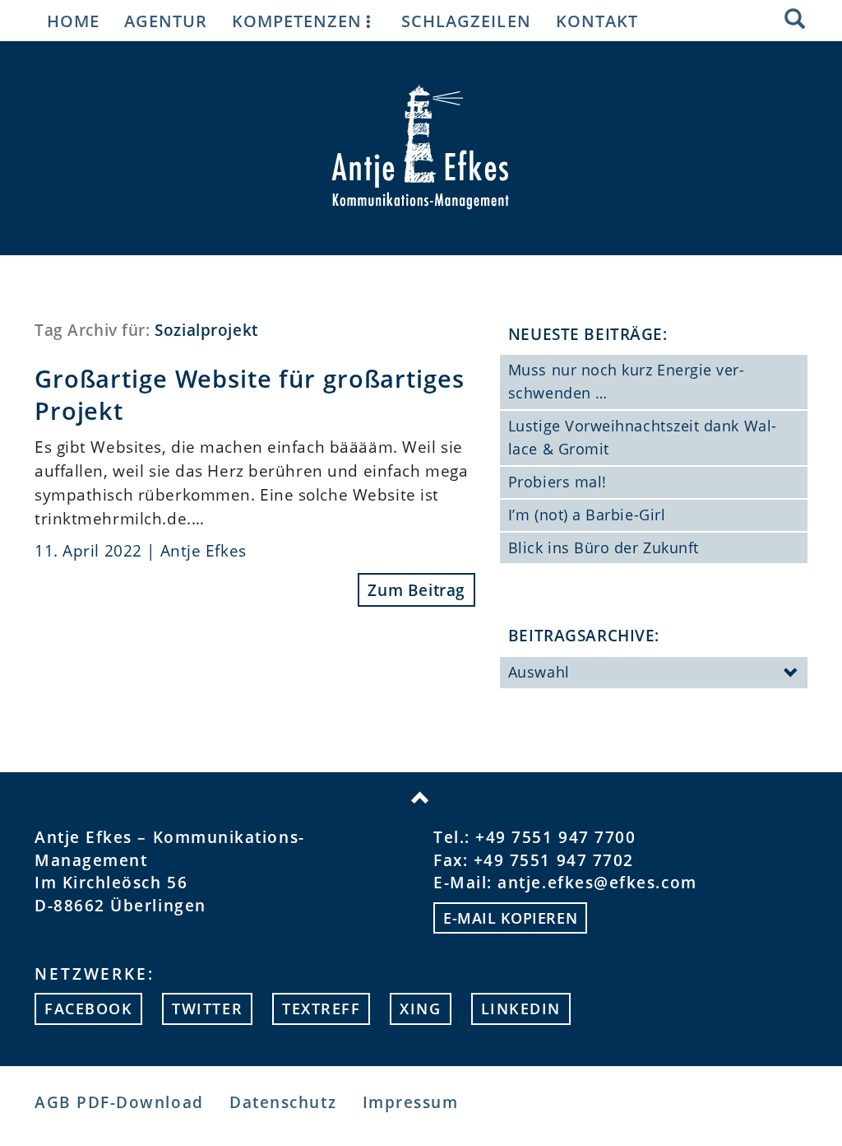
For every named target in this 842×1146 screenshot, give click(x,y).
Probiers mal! (557, 481)
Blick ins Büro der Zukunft (603, 547)
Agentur (165, 20)
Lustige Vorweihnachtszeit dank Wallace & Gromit (642, 437)
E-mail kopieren (510, 918)
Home (73, 20)
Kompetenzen (297, 20)
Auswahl (539, 672)
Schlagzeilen (465, 20)
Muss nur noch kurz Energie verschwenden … (626, 381)
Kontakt (597, 20)
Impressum (411, 1102)
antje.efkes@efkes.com (596, 882)
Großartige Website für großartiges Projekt (249, 394)
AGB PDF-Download (119, 1102)
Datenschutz (282, 1102)
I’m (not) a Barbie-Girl (586, 514)
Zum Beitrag (416, 590)
